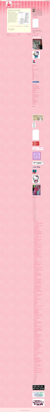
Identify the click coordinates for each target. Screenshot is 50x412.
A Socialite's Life (34, 104)
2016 (33, 210)
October (35, 375)
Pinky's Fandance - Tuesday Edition (37, 231)
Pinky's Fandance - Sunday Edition (37, 285)
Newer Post (9, 34)
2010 (33, 217)
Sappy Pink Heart (36, 229)
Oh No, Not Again (36, 293)
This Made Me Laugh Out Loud (37, 286)
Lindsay (33, 71)
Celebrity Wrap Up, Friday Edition (37, 299)
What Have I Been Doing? (36, 339)
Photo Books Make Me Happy (37, 364)
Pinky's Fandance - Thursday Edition (38, 261)
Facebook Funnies (36, 333)
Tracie (33, 79)
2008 (33, 220)
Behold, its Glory (35, 292)
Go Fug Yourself (34, 97)
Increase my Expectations (36, 318)
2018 (33, 208)
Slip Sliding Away (36, 244)
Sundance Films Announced (37, 347)
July (34, 379)
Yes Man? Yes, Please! (36, 224)
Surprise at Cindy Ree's (36, 268)
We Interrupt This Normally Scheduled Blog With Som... (38, 331)
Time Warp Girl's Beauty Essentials (37, 346)
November (35, 374)
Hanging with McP (36, 310)
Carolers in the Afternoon (36, 362)
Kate (32, 67)
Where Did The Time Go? (36, 312)
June (34, 380)
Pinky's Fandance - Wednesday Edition (38, 223)
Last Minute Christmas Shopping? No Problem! (38, 284)
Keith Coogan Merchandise (35, 69)
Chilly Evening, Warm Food (37, 317)
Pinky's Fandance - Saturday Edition (38, 247)
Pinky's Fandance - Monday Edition (37, 237)
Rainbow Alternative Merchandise (36, 88)
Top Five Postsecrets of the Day (37, 335)
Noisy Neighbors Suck (36, 341)
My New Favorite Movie (36, 253)
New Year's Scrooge (36, 222)
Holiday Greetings (36, 259)
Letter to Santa (35, 369)
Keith (33, 68)
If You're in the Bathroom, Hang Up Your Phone (38, 371)
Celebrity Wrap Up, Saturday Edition (38, 294)
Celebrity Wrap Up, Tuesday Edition (38, 233)
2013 (33, 214)
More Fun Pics (35, 320)
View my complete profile (35, 17)
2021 (33, 204)
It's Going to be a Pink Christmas (37, 361)
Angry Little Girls (36, 363)
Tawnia (33, 78)
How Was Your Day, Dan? (35, 96)
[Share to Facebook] (27, 26)
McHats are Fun (35, 238)
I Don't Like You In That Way (35, 95)
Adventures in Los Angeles (35, 87)
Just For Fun (35, 277)
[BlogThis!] (25, 26)
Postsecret (33, 91)
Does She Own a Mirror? (36, 246)
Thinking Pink (14, 3)
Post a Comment (11, 30)
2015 (33, 211)
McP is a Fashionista (36, 226)
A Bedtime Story (35, 302)
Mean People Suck (36, 303)
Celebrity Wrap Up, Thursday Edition (38, 353)
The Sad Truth (35, 350)
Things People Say (36, 262)
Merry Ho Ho (35, 260)
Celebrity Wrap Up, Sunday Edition (37, 245)
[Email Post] (23, 26)
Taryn (33, 77)
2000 (33, 383)
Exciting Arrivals (36, 354)
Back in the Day (35, 332)
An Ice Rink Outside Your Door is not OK (38, 368)
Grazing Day (35, 300)
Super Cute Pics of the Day (37, 288)
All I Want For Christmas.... (37, 342)
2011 (33, 216)
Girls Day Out (35, 248)
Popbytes (33, 93)
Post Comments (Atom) (12, 35)
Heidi (33, 66)
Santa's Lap (35, 266)
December (35, 221)
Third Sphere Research (34, 92)
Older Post (29, 34)
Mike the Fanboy (34, 90)
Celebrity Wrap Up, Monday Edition (38, 239)
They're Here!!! (35, 276)
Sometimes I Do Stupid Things (37, 357)
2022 (33, 203)
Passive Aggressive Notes (35, 94)
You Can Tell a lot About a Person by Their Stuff (38, 372)
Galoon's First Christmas (36, 255)
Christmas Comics (36, 325)
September (35, 376)
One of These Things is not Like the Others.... (37, 326)
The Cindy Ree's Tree (36, 311)
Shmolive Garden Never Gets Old (37, 232)
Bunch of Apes (35, 319)
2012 (33, 215)
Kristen (33, 70)
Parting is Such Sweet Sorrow (37, 240)
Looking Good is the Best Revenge (37, 321)
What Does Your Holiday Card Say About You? (38, 306)
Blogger (28, 410)
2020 (33, 205)
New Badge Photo (36, 355)
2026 (33, 198)
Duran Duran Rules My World (37, 282)
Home (19, 34)
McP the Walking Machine (36, 328)
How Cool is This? (36, 348)
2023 (33, 202)
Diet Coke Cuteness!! (36, 313)
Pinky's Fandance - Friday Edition (37, 254)
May (34, 381)
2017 (33, 209)
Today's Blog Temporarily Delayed (37, 252)
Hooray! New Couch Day (36, 295)
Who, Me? (35, 356)
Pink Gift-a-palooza (36, 301)
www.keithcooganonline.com (35, 33)
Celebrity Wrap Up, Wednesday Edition (38, 225)
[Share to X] (26, 26)
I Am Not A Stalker (34, 89)
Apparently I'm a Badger (36, 349)
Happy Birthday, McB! (36, 270)
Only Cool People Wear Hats (37, 230)
